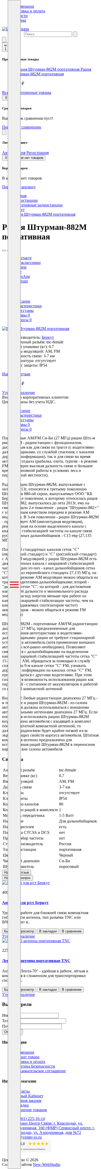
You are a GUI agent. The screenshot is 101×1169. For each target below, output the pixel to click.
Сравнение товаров (29, 1110)
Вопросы (22, 320)
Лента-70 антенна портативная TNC (36, 960)
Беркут (48, 337)
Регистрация (37, 152)
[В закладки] (4, 250)
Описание (21, 301)
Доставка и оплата (28, 11)
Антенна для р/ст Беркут (25, 902)
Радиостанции (25, 200)
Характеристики (27, 306)
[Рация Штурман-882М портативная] (35, 328)
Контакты (21, 1091)
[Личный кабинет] (4, 132)
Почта (7, 1026)
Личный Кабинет (27, 1096)
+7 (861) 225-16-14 (28, 1118)
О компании (23, 6)
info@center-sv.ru (27, 1137)
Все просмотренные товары (26, 92)
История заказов (26, 1100)
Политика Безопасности (33, 1066)
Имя (6, 1015)
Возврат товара (25, 1057)
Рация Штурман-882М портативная (51, 71)
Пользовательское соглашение (39, 1071)
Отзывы (21, 315)
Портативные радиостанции (37, 205)
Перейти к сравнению (21, 127)
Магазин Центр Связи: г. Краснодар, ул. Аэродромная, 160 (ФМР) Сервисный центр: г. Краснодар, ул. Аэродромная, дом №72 (53, 1128)
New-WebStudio (46, 1164)
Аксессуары (23, 310)
